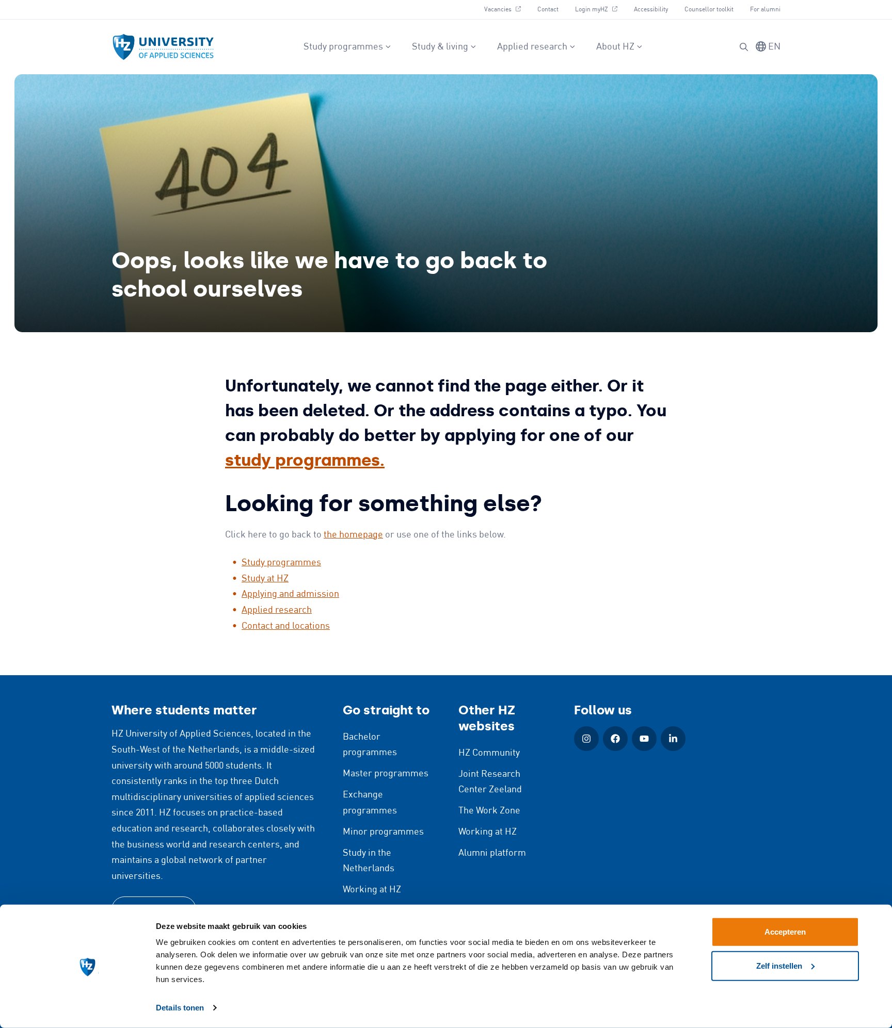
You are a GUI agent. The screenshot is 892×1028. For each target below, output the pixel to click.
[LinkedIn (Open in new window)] (673, 738)
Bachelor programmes (370, 745)
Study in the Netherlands (368, 861)
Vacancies (506, 9)
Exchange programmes (370, 802)
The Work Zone (489, 810)
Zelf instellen (779, 965)
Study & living (440, 47)
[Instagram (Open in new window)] (586, 738)
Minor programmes (383, 832)
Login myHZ (600, 9)
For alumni (765, 9)
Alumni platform (492, 853)
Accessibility (651, 9)
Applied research (532, 47)
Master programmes (385, 773)
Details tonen (180, 1007)
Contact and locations (286, 626)
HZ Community (489, 753)
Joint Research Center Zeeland (490, 782)
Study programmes (343, 47)
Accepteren (785, 931)
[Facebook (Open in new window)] (615, 738)
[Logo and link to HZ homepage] (163, 47)
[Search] (743, 47)
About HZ (615, 47)
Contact (548, 9)
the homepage (353, 535)
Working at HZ (372, 889)
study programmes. (305, 460)
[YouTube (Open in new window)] (644, 738)
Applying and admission (290, 594)
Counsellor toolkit (709, 9)
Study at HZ (265, 578)
